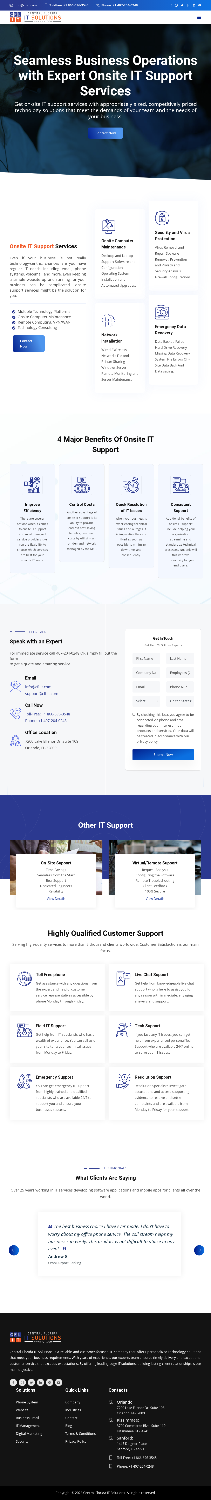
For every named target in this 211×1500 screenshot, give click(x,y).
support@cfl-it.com (41, 693)
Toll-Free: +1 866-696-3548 (69, 5)
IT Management (28, 1425)
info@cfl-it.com (26, 5)
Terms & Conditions (80, 1433)
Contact (71, 1418)
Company (72, 1402)
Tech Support (148, 1025)
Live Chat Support (152, 974)
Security (22, 1441)
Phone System (27, 1402)
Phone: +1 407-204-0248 (119, 5)
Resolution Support (153, 1077)
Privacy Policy (75, 1441)
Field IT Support (51, 1025)
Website (22, 1410)
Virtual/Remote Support (56, 863)
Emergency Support (54, 1077)
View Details (56, 898)
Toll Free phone (50, 974)
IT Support (155, 863)
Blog (68, 1425)
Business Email (27, 1418)
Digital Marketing (29, 1433)
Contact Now (105, 133)
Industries (73, 1410)
